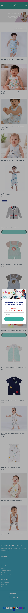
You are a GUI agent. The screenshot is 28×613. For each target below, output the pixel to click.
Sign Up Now (14, 318)
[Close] (23, 290)
